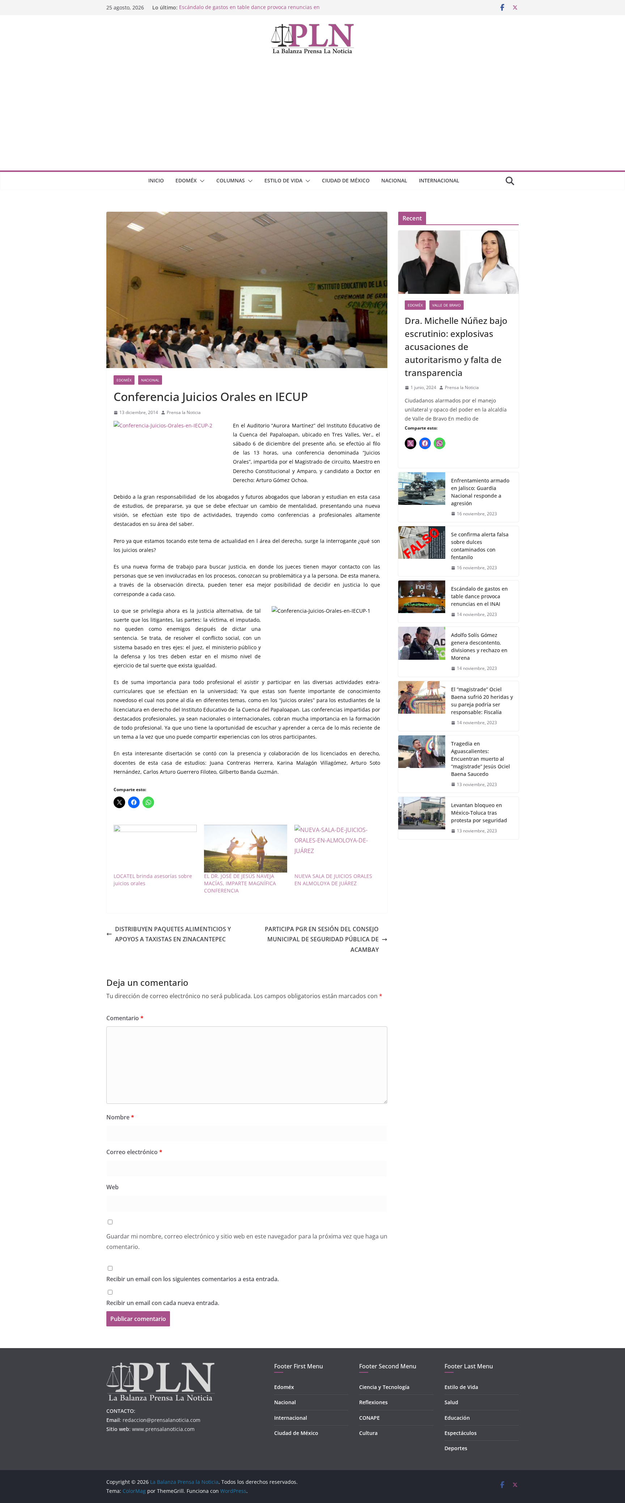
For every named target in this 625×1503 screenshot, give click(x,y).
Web (112, 1187)
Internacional (439, 180)
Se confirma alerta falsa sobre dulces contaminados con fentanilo (480, 546)
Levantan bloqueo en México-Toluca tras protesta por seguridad (479, 813)
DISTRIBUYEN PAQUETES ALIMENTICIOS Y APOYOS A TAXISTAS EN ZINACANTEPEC (173, 934)
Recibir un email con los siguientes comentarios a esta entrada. (192, 1279)
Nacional (394, 180)
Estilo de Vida (283, 180)
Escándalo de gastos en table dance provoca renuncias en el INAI (479, 596)
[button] (201, 181)
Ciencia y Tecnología (384, 1387)
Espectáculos (461, 1433)
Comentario (125, 1018)
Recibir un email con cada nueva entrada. (162, 1303)
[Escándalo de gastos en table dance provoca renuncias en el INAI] (421, 601)
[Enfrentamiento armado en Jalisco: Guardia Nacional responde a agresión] (421, 497)
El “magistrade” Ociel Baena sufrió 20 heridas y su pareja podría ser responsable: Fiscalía (482, 700)
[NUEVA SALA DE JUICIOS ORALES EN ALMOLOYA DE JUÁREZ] (336, 848)
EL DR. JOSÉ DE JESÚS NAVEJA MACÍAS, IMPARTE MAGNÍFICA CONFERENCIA (240, 883)
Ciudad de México (346, 180)
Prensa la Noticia (184, 412)
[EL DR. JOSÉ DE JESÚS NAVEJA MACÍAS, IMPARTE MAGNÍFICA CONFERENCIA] (245, 848)
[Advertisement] (312, 116)
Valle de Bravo (446, 305)
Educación (457, 1417)
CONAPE (369, 1417)
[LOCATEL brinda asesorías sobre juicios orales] (155, 848)
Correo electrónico (134, 1152)
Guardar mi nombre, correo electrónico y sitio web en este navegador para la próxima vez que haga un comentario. (246, 1241)
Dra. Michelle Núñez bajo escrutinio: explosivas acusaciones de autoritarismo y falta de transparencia (456, 346)
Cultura (368, 1433)
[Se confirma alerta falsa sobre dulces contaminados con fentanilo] (421, 551)
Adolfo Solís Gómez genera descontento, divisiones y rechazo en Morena (479, 646)
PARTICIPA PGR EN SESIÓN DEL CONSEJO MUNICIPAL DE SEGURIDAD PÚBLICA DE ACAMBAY (322, 939)
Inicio (156, 180)
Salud (451, 1402)
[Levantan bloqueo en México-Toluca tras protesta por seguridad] (421, 818)
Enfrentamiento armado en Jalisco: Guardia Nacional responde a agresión (480, 492)
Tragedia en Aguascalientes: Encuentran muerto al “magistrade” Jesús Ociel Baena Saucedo (480, 758)
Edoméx (186, 180)
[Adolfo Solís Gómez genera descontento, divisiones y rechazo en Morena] (421, 652)
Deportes (456, 1448)
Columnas (230, 180)
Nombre (120, 1117)
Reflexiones (373, 1402)
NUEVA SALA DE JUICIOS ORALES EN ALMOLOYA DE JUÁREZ (333, 880)
